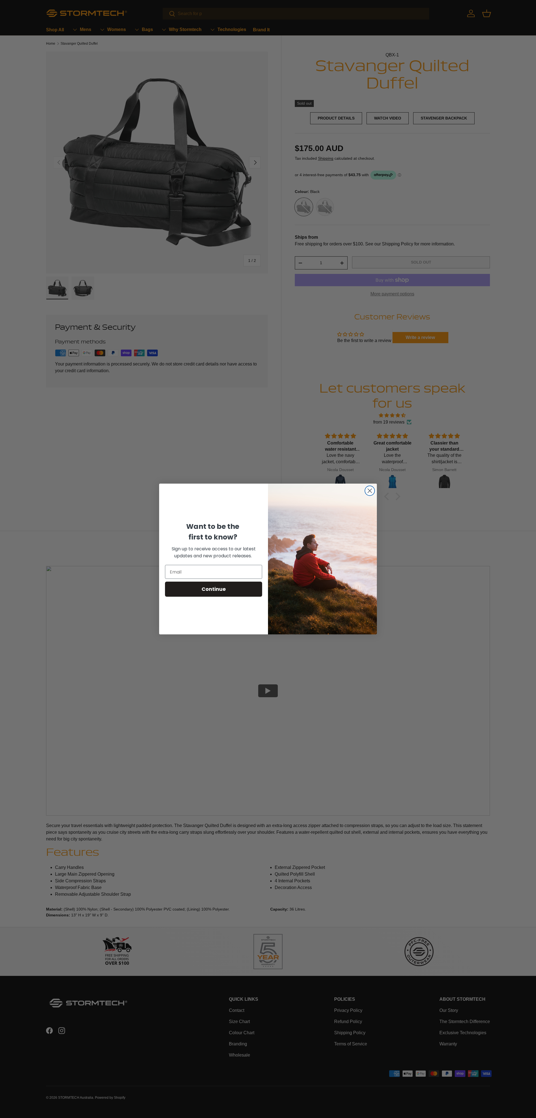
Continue (214, 589)
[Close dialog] (370, 491)
